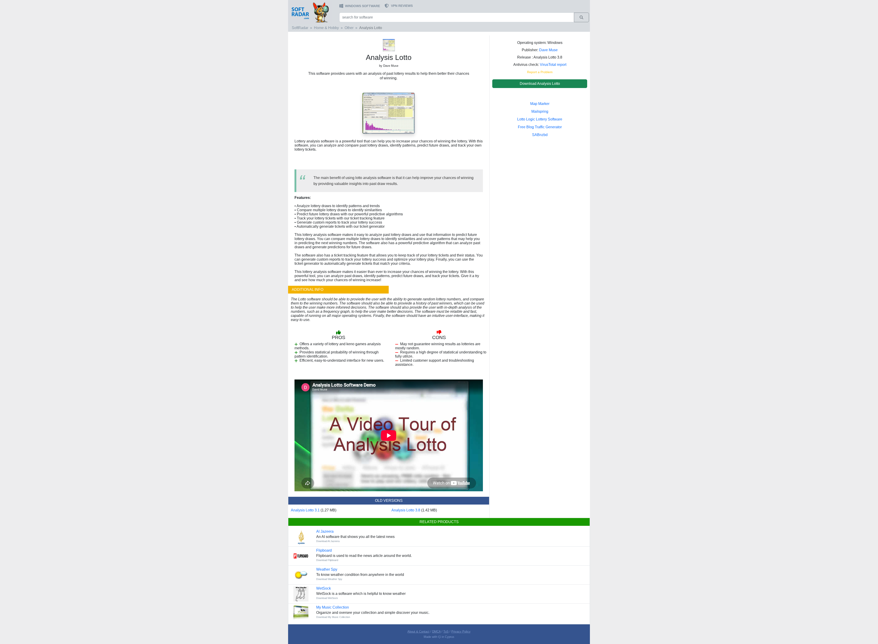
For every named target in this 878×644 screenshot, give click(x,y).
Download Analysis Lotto (540, 84)
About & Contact (418, 631)
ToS (446, 631)
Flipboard (324, 550)
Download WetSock (327, 598)
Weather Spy (326, 569)
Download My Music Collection (333, 617)
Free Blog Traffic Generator (540, 127)
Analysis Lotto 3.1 (305, 510)
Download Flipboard (327, 560)
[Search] (581, 17)
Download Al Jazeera (328, 541)
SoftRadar (300, 28)
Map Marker (539, 104)
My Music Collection (332, 607)
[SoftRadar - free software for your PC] (313, 12)
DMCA (436, 631)
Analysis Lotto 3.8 (405, 510)
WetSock (323, 588)
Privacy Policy (461, 631)
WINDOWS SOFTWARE (362, 6)
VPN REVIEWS (402, 6)
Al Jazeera (325, 531)
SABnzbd (540, 135)
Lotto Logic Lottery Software (539, 119)
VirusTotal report (553, 65)
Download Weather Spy (329, 579)
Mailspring (539, 111)
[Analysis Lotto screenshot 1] (388, 113)
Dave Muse (548, 50)
